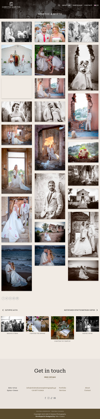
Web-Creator (60, 416)
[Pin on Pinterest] (13, 298)
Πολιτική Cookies (57, 411)
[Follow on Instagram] (48, 398)
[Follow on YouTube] (55, 398)
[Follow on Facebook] (45, 398)
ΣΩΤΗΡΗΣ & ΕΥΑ (11, 310)
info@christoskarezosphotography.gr (41, 388)
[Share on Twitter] (6, 298)
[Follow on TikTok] (51, 398)
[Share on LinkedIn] (17, 298)
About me (66, 5)
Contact (88, 5)
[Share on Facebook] (3, 298)
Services (62, 390)
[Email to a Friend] (10, 298)
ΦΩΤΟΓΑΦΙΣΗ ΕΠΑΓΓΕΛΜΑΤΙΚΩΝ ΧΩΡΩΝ (79, 310)
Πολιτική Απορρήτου (43, 411)
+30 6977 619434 (37, 390)
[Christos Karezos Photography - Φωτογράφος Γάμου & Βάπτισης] (11, 5)
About (87, 388)
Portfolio (77, 5)
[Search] (59, 5)
